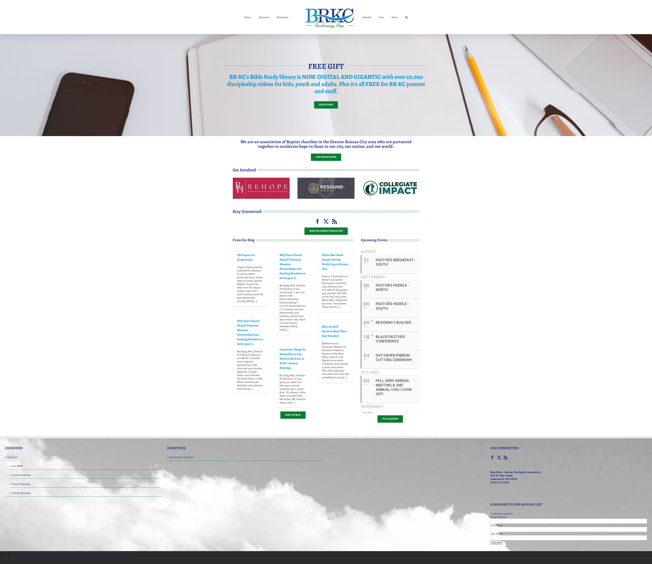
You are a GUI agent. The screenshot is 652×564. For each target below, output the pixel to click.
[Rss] (506, 457)
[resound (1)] (325, 179)
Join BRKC (17, 466)
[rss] (334, 221)
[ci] (390, 179)
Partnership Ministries (181, 457)
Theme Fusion (102, 555)
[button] (392, 17)
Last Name (496, 533)
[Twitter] (499, 457)
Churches (12, 457)
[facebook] (317, 221)
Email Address (499, 517)
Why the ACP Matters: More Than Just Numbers (334, 331)
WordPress (90, 555)
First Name (496, 525)
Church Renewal (21, 493)
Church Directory (21, 475)
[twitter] (326, 221)
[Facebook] (492, 457)
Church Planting (21, 484)
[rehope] (261, 179)
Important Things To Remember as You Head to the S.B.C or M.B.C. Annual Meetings (292, 358)
